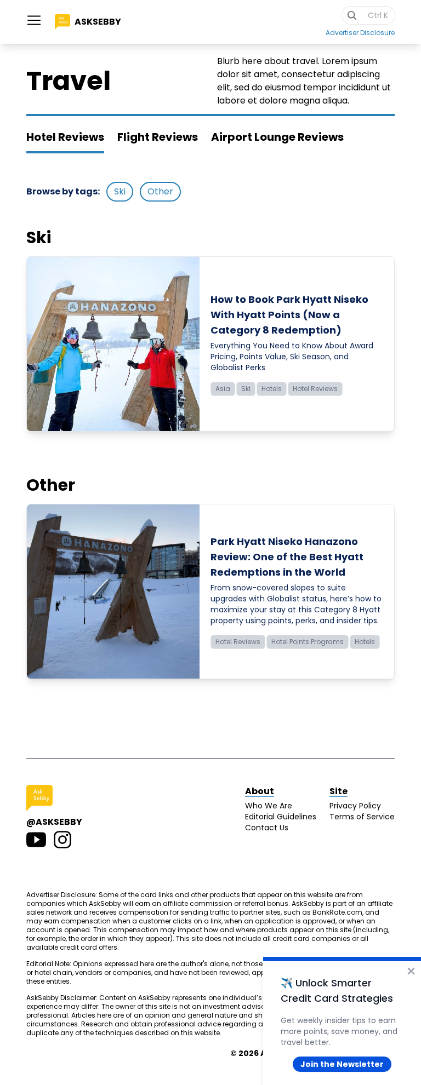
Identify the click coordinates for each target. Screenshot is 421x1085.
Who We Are (268, 805)
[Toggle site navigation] (34, 20)
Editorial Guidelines (280, 816)
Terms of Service (362, 816)
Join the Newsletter (342, 1064)
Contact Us (266, 827)
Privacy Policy (355, 805)
